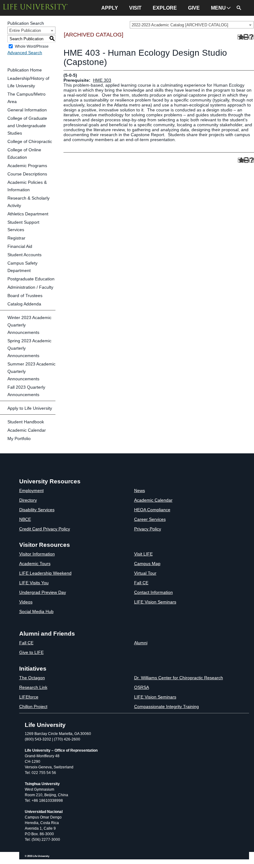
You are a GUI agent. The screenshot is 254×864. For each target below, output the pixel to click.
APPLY (109, 8)
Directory (28, 500)
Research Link (33, 687)
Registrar (16, 237)
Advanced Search (24, 52)
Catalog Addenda (24, 303)
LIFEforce (28, 696)
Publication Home (24, 69)
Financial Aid (19, 246)
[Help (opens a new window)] (251, 37)
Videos (26, 601)
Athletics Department (27, 213)
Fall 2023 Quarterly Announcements (26, 391)
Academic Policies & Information (27, 186)
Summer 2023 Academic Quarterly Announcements (31, 371)
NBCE (25, 519)
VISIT (135, 8)
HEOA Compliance (152, 509)
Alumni (140, 642)
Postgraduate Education (31, 278)
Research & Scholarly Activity (28, 202)
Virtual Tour (145, 573)
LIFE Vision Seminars (155, 601)
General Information (27, 109)
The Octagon (32, 677)
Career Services (150, 519)
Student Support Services (23, 226)
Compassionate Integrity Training (166, 706)
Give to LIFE (31, 652)
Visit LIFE (143, 553)
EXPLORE (165, 8)
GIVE (194, 8)
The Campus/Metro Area (26, 98)
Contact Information (153, 592)
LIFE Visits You (34, 582)
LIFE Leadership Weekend (45, 573)
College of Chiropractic (29, 141)
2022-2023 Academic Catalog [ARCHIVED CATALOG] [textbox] (180, 25)
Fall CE (141, 582)
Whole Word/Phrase (32, 46)
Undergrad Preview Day (42, 592)
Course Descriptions (27, 173)
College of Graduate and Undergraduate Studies (27, 126)
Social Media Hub (36, 611)
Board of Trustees (24, 295)
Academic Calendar (26, 430)
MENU (218, 8)
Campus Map (147, 563)
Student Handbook (25, 421)
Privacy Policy (147, 528)
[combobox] (192, 24)
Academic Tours (34, 563)
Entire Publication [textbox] (25, 30)
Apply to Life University (29, 408)
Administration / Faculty (30, 287)
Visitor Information (37, 553)
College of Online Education (24, 153)
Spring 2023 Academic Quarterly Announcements (29, 348)
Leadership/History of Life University (28, 82)
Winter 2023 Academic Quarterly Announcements (29, 325)
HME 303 (102, 80)
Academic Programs (27, 165)
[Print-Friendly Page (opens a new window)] (245, 37)
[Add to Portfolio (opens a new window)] (240, 37)
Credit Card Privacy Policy (44, 528)
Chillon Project (33, 706)
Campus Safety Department (22, 267)
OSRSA (141, 687)
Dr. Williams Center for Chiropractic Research (178, 677)
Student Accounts (24, 254)
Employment (31, 490)
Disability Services (37, 509)
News (139, 490)
